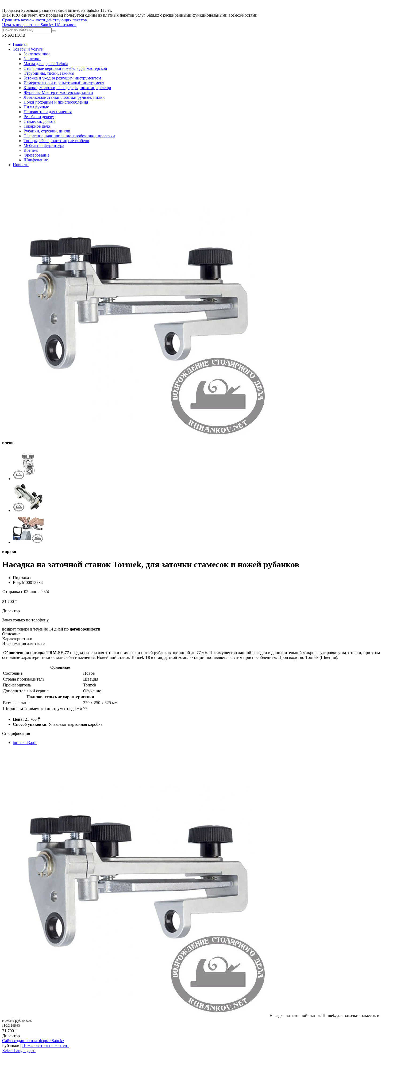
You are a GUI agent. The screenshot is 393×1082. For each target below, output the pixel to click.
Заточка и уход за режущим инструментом (62, 78)
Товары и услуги (28, 49)
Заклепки (32, 58)
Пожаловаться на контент (45, 1045)
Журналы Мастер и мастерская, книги (58, 92)
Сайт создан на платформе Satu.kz (33, 1040)
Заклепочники (37, 54)
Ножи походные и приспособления (56, 102)
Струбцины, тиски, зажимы (49, 73)
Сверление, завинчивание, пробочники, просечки (69, 136)
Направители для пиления (48, 111)
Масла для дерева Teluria (46, 63)
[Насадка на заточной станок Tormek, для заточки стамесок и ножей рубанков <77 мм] (135, 1015)
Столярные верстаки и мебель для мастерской (65, 68)
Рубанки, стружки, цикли (47, 131)
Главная (20, 44)
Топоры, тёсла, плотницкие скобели (56, 140)
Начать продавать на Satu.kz (28, 24)
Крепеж (31, 150)
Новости (21, 164)
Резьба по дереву (39, 116)
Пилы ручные (36, 107)
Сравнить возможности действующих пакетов (44, 20)
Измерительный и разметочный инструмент (64, 83)
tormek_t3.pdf (25, 742)
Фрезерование (36, 155)
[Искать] (54, 31)
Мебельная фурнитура (44, 145)
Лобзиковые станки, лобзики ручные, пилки (64, 97)
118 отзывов (65, 24)
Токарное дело (37, 126)
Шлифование (36, 160)
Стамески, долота (40, 121)
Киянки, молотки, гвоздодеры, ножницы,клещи (67, 87)
